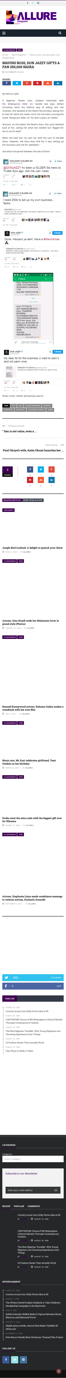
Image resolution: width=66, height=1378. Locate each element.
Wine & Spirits (8, 510)
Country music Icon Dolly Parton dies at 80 (22, 38)
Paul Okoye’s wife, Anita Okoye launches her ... (33, 450)
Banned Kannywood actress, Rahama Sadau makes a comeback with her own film (33, 708)
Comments (33, 1206)
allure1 (27, 552)
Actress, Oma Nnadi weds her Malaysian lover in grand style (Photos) (30, 622)
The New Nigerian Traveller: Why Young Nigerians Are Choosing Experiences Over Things (38, 1249)
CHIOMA (23, 1219)
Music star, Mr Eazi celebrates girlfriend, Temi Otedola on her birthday (29, 762)
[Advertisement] (33, 947)
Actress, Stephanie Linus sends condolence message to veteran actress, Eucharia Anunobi (32, 898)
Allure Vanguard (33, 405)
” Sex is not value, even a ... (19, 431)
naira (50, 410)
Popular (19, 1206)
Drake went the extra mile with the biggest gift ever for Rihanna (32, 819)
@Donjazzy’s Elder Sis (20, 103)
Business (47, 405)
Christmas (8, 410)
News (19, 50)
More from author (32, 500)
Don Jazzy (20, 410)
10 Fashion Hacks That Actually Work (37, 1262)
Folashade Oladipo (36, 410)
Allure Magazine (9, 50)
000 (13, 405)
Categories (7, 1154)
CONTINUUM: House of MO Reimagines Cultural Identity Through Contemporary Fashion (29, 43)
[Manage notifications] (58, 1371)
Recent (6, 1206)
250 (20, 405)
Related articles (12, 500)
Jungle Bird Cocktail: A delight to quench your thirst (32, 547)
